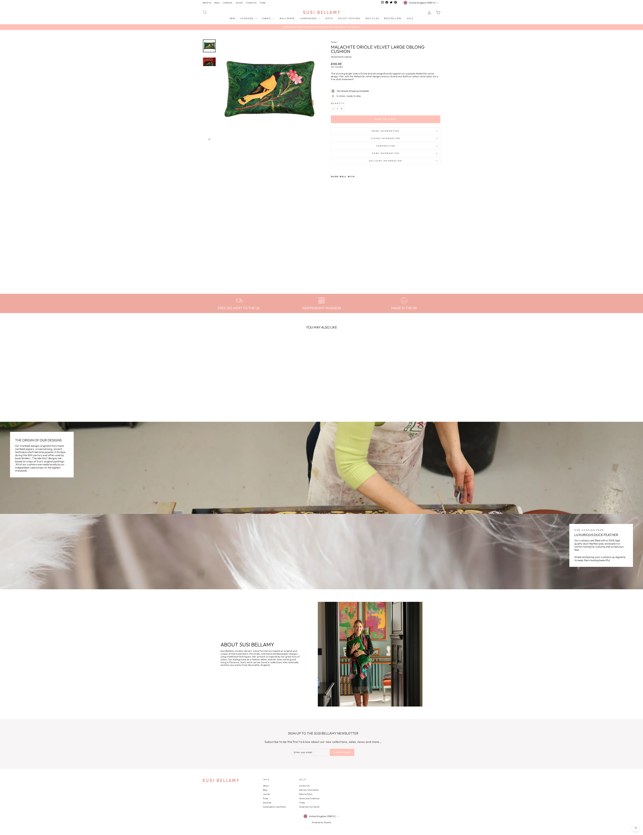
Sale (410, 18)
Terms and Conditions (309, 798)
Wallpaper (287, 18)
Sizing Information (385, 138)
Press (265, 798)
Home (333, 42)
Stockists (267, 802)
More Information (385, 131)
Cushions (247, 18)
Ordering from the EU (309, 807)
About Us (207, 2)
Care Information (385, 153)
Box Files (372, 18)
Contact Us (251, 2)
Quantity (338, 103)
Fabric (267, 18)
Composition (385, 146)
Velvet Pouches (349, 18)
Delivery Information (385, 161)
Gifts (329, 18)
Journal (239, 2)
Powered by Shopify (321, 822)
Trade (262, 2)
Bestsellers (393, 18)
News (217, 2)
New (232, 18)
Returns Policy (306, 794)
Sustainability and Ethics (274, 807)
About (266, 785)
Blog (265, 790)
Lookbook (227, 2)
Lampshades (309, 18)
